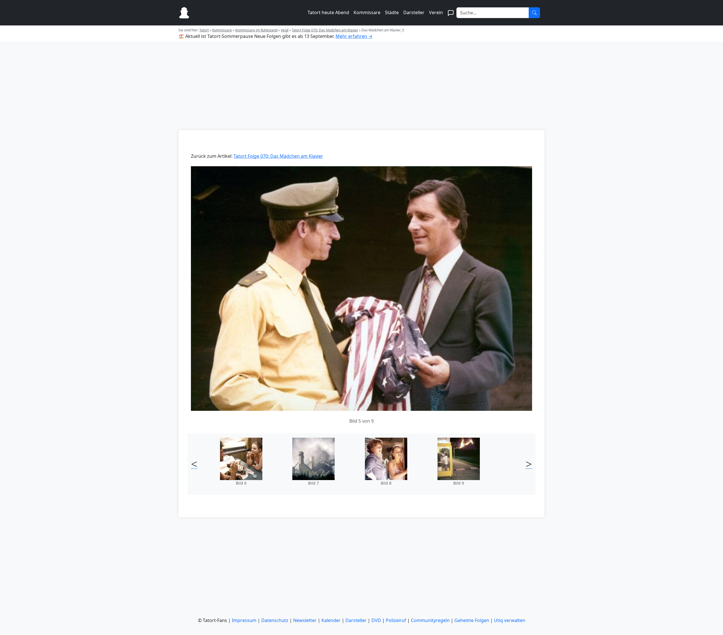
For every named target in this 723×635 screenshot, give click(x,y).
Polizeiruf (396, 620)
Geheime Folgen (471, 620)
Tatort (204, 30)
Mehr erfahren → (354, 36)
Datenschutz (274, 620)
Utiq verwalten (509, 620)
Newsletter (305, 620)
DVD (376, 620)
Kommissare (367, 12)
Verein (436, 12)
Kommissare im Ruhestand (256, 30)
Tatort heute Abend (328, 12)
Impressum (244, 620)
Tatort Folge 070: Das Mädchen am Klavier (325, 30)
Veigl (284, 30)
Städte (392, 12)
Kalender (331, 620)
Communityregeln (430, 620)
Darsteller (413, 12)
